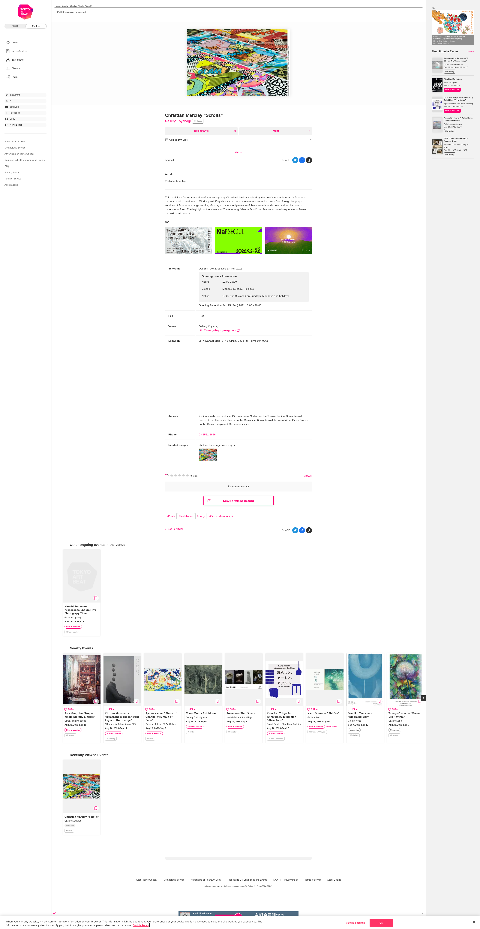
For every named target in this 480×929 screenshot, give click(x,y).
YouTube (14, 107)
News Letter (16, 125)
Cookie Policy (141, 925)
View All (308, 476)
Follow (198, 121)
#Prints (171, 516)
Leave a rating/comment (238, 500)
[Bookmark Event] (96, 598)
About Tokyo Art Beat (15, 141)
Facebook (15, 113)
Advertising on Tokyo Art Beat (19, 154)
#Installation (186, 516)
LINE (12, 119)
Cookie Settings (355, 922)
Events (65, 6)
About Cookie (11, 185)
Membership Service (15, 147)
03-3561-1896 (207, 434)
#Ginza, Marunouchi (221, 516)
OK (381, 922)
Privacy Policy (11, 172)
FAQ (6, 166)
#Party (201, 516)
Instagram (15, 95)
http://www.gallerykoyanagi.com (217, 330)
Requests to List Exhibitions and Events (24, 160)
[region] (240, 922)
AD (167, 221)
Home (57, 6)
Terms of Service (12, 178)
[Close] (474, 922)
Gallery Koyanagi (178, 121)
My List (238, 152)
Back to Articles (175, 529)
